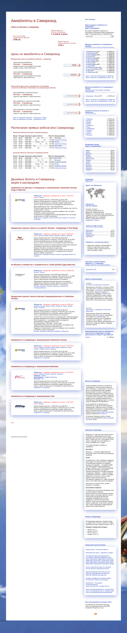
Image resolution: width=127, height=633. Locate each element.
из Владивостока (91, 51)
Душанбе (89, 154)
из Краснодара (90, 59)
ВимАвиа (54, 366)
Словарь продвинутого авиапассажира (98, 578)
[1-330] (89, 557)
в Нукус (88, 127)
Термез (69, 306)
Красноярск (100, 315)
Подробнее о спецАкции (42, 358)
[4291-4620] (105, 562)
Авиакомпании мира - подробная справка (99, 552)
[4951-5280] (93, 564)
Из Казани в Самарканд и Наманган (97, 285)
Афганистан (90, 230)
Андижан (37, 306)
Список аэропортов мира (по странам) (98, 567)
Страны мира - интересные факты (97, 549)
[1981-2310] (105, 559)
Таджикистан (90, 235)
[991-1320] (107, 557)
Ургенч (63, 235)
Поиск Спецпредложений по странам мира (100, 589)
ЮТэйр (57, 142)
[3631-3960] (89, 562)
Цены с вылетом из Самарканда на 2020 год (100, 99)
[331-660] (94, 557)
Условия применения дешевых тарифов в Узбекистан (51, 331)
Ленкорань (53, 377)
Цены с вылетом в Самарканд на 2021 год (99, 77)
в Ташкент (89, 130)
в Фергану (89, 135)
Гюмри (43, 375)
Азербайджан (38, 377)
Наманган (57, 235)
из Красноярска (91, 61)
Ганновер (89, 419)
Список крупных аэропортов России (97, 568)
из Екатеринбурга (91, 55)
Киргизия (37, 379)
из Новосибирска (91, 64)
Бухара (41, 235)
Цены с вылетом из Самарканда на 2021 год (100, 101)
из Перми (89, 66)
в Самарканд (90, 128)
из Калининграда (91, 58)
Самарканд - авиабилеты (51, 196)
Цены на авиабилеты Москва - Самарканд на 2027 (29, 119)
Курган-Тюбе (90, 158)
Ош (43, 379)
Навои (51, 235)
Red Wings (73, 228)
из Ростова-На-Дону (92, 67)
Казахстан (89, 232)
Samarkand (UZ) (91, 269)
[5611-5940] (109, 564)
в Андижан (89, 119)
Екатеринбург (109, 412)
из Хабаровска (90, 72)
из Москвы (89, 63)
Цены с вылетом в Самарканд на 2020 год (99, 76)
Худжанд (88, 157)
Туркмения (89, 236)
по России (103, 413)
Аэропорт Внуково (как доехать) (96, 575)
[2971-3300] (101, 560)
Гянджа (47, 377)
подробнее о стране (92, 220)
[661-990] (101, 557)
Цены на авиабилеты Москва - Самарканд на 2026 (29, 117)
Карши (46, 235)
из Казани (89, 56)
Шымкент (89, 165)
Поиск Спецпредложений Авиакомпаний (99, 592)
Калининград (100, 412)
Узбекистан (38, 196)
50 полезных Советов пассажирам (97, 579)
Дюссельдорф (109, 418)
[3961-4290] (97, 562)
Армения (37, 375)
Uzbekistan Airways (61, 140)
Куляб (88, 163)
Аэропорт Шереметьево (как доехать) (98, 572)
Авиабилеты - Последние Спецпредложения (94, 583)
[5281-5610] (101, 564)
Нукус (65, 306)
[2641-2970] (93, 560)
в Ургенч (88, 133)
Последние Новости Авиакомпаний (97, 556)
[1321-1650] (89, 559)
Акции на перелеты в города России (97, 586)
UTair (52, 396)
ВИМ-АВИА (58, 146)
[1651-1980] (97, 559)
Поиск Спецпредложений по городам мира (100, 591)
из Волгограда (90, 53)
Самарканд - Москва (92, 96)
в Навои (88, 124)
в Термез (89, 131)
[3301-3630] (109, 560)
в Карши (88, 122)
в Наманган (89, 125)
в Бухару (88, 120)
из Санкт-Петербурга (92, 69)
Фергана (69, 235)
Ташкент (41, 197)
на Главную (91, 19)
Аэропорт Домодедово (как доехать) (97, 573)
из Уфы (88, 71)
